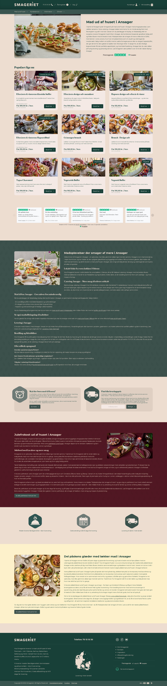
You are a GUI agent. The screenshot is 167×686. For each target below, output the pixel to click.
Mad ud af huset (19, 12)
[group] (36, 81)
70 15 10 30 (46, 5)
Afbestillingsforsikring (125, 655)
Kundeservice (34, 12)
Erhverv (59, 12)
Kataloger (121, 658)
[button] (18, 87)
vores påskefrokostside (118, 596)
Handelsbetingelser (56, 683)
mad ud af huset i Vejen (118, 318)
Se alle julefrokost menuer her (26, 496)
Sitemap (74, 683)
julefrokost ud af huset (56, 443)
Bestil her (49, 106)
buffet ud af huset (100, 310)
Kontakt (120, 650)
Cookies (67, 683)
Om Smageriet (122, 647)
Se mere (34, 407)
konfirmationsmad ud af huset (43, 365)
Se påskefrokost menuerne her (26, 612)
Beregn (130, 407)
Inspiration (121, 652)
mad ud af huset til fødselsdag (62, 310)
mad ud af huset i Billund (86, 318)
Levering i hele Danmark (50, 329)
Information (48, 12)
